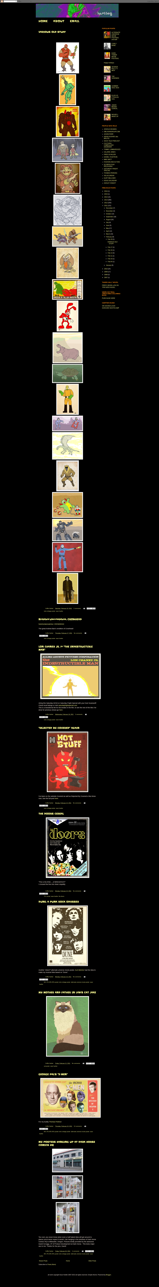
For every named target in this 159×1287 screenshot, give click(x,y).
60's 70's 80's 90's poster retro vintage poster (57, 982)
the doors (61, 896)
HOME (43, 21)
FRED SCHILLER (110, 154)
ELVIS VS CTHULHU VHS (115, 97)
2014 (106, 197)
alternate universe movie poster (80, 982)
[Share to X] (91, 608)
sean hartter (59, 611)
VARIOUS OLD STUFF (52, 31)
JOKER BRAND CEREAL (115, 106)
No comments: (78, 633)
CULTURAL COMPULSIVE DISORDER (109, 145)
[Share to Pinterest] (95, 608)
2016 (106, 191)
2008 (106, 274)
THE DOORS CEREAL (51, 813)
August (108, 219)
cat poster (47, 1066)
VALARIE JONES (109, 152)
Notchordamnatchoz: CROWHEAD (60, 619)
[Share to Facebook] (93, 608)
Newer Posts (43, 1261)
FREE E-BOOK (107, 285)
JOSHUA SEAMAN (110, 129)
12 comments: (78, 1126)
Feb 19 (110, 239)
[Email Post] (84, 608)
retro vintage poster (49, 611)
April (107, 231)
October (109, 214)
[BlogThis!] (89, 608)
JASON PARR (108, 134)
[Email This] (88, 608)
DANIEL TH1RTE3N (110, 157)
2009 (106, 272)
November (109, 211)
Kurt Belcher (79, 970)
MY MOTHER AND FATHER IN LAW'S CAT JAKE (67, 992)
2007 (106, 277)
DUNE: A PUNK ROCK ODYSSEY (59, 901)
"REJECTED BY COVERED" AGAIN (59, 727)
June (108, 225)
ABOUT (58, 21)
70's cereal (47, 896)
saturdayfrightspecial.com (67, 705)
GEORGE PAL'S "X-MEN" (53, 1074)
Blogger (108, 1275)
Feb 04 (110, 261)
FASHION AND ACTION (112, 162)
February (109, 237)
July (107, 222)
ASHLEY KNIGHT (110, 183)
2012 (106, 202)
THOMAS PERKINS (110, 173)
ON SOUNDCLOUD (108, 306)
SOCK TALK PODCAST (112, 141)
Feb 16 (110, 250)
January (109, 265)
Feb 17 (110, 247)
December (109, 208)
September (110, 216)
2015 (106, 194)
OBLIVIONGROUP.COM (112, 131)
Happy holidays (109, 63)
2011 (106, 205)
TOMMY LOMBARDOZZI (112, 149)
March (108, 234)
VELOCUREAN (109, 175)
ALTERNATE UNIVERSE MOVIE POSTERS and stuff (116, 36)
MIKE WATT (108, 159)
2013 (106, 200)
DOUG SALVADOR (110, 180)
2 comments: (77, 608)
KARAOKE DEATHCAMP (110, 308)
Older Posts (92, 1261)
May (107, 228)
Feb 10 (110, 259)
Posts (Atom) (51, 1264)
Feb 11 (110, 256)
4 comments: (76, 1251)
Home (68, 1261)
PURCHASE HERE (108, 298)
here (61, 710)
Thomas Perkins (55, 1122)
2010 (106, 269)
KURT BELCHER (110, 178)
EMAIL (74, 21)
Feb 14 (110, 253)
